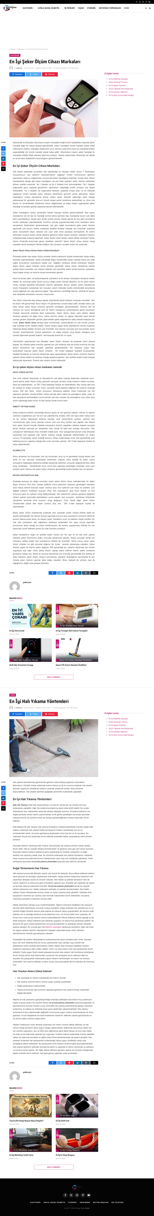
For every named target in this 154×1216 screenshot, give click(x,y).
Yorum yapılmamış (61, 68)
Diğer (12, 695)
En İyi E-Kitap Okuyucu (65, 1155)
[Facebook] (3, 148)
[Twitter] (3, 153)
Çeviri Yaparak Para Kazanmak (121, 89)
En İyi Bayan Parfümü (117, 85)
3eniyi (87, 1208)
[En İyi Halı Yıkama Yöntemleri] (53, 748)
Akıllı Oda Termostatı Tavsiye (21, 665)
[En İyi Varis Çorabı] (30, 616)
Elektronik (28, 8)
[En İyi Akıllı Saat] (77, 1106)
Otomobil (91, 8)
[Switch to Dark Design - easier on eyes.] (146, 8)
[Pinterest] (3, 163)
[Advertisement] (77, 30)
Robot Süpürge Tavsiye (118, 82)
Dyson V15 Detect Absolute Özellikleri (71, 665)
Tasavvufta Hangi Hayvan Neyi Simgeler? (26, 1120)
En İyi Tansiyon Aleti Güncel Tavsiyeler (72, 630)
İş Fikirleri (69, 8)
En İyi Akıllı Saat (62, 1120)
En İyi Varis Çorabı (16, 630)
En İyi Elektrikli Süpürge (118, 79)
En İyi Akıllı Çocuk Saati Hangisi (121, 95)
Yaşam (81, 8)
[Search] (149, 8)
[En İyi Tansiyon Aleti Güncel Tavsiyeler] (77, 616)
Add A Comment (54, 677)
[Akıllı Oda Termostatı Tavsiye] (30, 650)
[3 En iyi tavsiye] (10, 8)
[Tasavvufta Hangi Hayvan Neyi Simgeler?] (30, 1106)
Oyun (126, 8)
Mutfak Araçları (100, 1202)
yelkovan (19, 68)
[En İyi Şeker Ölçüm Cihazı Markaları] (53, 108)
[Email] (3, 168)
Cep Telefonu (117, 1202)
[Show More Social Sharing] (60, 74)
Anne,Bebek (85, 1202)
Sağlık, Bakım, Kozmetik (48, 8)
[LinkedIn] (3, 158)
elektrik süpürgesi (53, 927)
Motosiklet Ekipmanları (110, 8)
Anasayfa (12, 49)
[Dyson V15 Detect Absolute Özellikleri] (77, 650)
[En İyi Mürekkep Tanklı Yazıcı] (30, 1140)
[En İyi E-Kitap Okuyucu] (77, 1140)
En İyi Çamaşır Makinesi (118, 92)
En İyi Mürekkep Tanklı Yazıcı (21, 1155)
